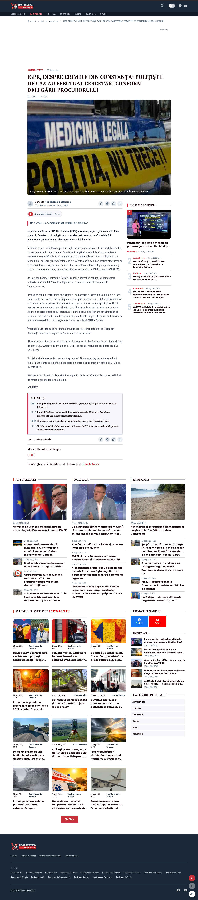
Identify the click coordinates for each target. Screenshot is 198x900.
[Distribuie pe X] (120, 203)
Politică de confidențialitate (50, 856)
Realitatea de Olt (37, 877)
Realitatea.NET (17, 873)
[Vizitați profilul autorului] (30, 204)
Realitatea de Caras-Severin (59, 877)
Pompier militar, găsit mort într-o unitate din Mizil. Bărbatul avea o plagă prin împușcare (69, 658)
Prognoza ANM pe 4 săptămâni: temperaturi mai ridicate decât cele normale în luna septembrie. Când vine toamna (108, 758)
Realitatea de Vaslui (124, 877)
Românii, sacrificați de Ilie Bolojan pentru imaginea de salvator (97, 546)
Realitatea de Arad (81, 877)
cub (31, 454)
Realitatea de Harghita (153, 873)
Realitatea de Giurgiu (19, 877)
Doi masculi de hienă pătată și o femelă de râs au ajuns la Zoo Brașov (69, 703)
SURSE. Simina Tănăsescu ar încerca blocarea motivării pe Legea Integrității (96, 557)
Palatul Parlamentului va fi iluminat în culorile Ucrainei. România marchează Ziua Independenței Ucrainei (73, 414)
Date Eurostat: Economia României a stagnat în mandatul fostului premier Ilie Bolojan (151, 294)
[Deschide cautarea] (162, 6)
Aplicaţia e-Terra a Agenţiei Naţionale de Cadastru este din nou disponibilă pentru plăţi (69, 755)
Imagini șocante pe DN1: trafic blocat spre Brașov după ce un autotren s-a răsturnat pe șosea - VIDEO (29, 757)
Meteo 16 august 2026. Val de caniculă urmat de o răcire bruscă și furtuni (149, 264)
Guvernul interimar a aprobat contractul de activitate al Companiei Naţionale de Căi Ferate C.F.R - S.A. (106, 707)
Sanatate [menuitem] (91, 14)
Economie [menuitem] (65, 14)
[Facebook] (180, 6)
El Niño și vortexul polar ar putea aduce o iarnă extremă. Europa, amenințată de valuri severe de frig (30, 808)
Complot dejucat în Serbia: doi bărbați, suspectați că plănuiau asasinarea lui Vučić (77, 405)
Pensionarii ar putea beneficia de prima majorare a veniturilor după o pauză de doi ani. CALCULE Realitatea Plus (148, 248)
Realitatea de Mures (69, 873)
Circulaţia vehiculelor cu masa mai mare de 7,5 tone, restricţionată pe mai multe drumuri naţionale (77, 428)
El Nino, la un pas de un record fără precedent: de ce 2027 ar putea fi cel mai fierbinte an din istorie (30, 707)
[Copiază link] (100, 203)
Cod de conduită (71, 856)
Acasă (33, 21)
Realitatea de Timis (173, 873)
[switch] (172, 6)
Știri (42, 21)
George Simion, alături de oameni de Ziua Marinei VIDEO (152, 278)
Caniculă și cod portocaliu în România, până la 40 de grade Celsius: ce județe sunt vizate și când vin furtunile (107, 660)
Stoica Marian (80, 695)
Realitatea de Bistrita (132, 873)
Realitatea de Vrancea (111, 873)
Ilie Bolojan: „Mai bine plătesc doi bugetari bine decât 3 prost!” (162, 598)
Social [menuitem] (78, 14)
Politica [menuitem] (51, 14)
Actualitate (53, 21)
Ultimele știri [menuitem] (18, 14)
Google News (91, 464)
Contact (14, 856)
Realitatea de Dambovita (103, 877)
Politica (137, 273)
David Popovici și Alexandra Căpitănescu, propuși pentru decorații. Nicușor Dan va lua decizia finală (30, 658)
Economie (132, 251)
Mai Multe (69, 819)
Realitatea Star (51, 873)
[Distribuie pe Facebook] (107, 203)
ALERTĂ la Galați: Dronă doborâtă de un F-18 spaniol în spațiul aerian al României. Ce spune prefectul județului (151, 311)
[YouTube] (185, 6)
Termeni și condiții (28, 856)
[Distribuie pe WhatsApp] (113, 203)
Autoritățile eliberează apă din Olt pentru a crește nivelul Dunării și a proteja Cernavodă (157, 530)
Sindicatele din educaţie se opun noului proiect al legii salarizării (73, 420)
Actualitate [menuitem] (36, 14)
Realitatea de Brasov (58, 202)
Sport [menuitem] (103, 14)
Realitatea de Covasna (89, 873)
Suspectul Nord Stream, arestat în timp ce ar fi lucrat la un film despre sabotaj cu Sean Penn (45, 597)
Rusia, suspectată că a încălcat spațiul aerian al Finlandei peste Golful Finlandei (106, 806)
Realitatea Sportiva (34, 873)
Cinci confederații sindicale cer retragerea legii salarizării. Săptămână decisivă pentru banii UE (162, 568)
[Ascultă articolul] (192, 878)
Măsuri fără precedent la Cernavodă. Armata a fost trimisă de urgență (163, 585)
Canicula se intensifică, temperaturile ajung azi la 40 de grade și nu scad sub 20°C (68, 806)
